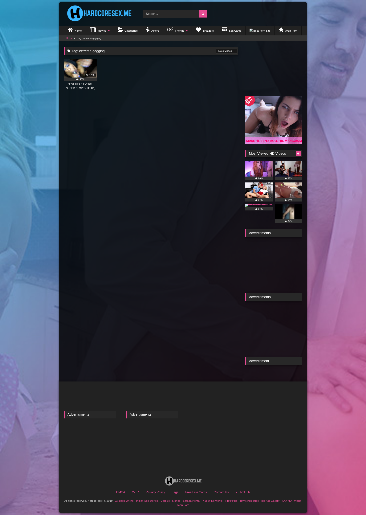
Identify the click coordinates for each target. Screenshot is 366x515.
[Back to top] (354, 503)
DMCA (120, 492)
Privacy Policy (155, 492)
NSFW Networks (212, 500)
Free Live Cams (196, 492)
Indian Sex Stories (147, 500)
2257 (135, 492)
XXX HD (287, 500)
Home (78, 30)
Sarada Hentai (191, 500)
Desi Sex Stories (170, 500)
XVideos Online (124, 500)
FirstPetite (231, 500)
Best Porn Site (261, 30)
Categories (131, 30)
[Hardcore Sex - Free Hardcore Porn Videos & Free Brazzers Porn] (98, 14)
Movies (101, 30)
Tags (175, 492)
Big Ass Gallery (270, 500)
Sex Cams (234, 30)
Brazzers (208, 30)
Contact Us (221, 492)
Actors (155, 30)
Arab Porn (291, 30)
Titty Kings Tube (249, 500)
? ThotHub (243, 492)
